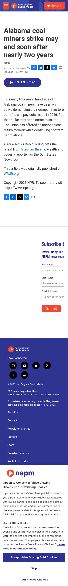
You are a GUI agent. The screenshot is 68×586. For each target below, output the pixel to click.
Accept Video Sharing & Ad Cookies (34, 557)
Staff (11, 445)
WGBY (11, 394)
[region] (34, 525)
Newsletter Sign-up (19, 428)
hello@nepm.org (24, 405)
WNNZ (27, 394)
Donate (56, 5)
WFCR (19, 394)
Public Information (18, 461)
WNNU (35, 394)
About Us (13, 412)
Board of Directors (18, 453)
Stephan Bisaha (33, 149)
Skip (34, 568)
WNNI (56, 394)
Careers (12, 437)
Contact (12, 420)
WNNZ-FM (46, 394)
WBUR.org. (11, 174)
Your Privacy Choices (34, 579)
